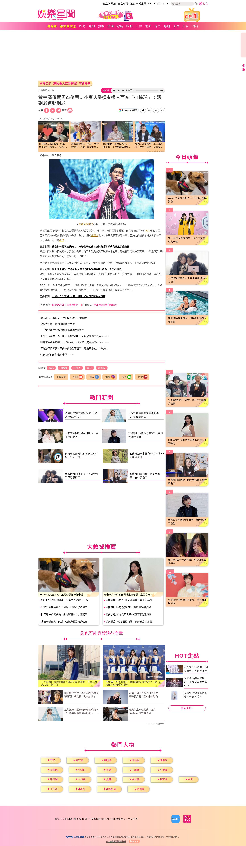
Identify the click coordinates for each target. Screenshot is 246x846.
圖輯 (195, 26)
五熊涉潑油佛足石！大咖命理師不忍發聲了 (64, 607)
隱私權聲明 (80, 819)
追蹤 (107, 377)
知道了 (135, 841)
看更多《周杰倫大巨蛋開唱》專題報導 (66, 83)
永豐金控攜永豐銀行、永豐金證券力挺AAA (195, 682)
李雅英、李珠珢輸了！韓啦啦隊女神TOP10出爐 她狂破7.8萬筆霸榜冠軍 (134, 683)
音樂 (157, 26)
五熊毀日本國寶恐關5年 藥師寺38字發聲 (128, 607)
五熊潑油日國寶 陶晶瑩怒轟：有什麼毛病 (129, 600)
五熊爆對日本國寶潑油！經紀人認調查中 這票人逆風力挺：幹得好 (69, 683)
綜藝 (120, 26)
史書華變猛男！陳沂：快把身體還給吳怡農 (64, 621)
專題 (167, 26)
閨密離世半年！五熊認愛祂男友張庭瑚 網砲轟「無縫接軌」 (81, 694)
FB (150, 3)
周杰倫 (82, 224)
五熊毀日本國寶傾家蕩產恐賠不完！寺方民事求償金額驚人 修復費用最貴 (81, 711)
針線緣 (52, 26)
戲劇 (129, 26)
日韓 (139, 26)
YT (155, 3)
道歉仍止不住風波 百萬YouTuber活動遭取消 (142, 711)
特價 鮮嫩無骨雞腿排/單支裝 (56, 354)
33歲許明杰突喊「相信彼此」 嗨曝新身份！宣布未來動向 (146, 694)
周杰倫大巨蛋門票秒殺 (105, 305)
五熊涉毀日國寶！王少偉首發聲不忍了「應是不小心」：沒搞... (74, 348)
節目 (186, 26)
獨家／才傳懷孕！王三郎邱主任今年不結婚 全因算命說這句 (149, 145)
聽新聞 (106, 90)
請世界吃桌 (68, 26)
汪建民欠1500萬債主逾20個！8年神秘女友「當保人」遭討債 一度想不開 (53, 145)
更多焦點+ (187, 708)
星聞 (110, 26)
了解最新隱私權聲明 (117, 841)
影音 (176, 26)
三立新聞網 (109, 3)
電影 (148, 26)
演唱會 (89, 224)
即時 (82, 26)
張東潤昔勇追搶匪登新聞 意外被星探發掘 (129, 621)
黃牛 (147, 230)
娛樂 (51, 90)
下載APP (61, 377)
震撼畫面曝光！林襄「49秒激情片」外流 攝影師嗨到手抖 (85, 145)
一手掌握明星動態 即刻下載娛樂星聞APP (62, 330)
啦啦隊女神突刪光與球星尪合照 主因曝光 (127, 594)
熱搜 (101, 26)
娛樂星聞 (42, 90)
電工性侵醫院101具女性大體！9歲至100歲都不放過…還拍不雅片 (86, 269)
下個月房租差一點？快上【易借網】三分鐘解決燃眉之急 (70, 336)
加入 (91, 377)
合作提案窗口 (118, 819)
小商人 (94, 235)
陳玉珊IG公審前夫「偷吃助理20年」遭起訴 (63, 318)
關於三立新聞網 (64, 819)
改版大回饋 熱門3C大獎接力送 (57, 324)
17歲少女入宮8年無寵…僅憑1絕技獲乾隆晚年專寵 (78, 296)
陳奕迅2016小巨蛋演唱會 (65, 305)
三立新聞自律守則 (99, 819)
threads (164, 3)
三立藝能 (123, 3)
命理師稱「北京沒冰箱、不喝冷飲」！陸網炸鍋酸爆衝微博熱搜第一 (117, 145)
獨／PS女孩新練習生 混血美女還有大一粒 (64, 600)
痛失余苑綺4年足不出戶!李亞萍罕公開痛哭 (128, 614)
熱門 (92, 26)
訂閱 (75, 377)
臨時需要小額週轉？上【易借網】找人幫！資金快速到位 (70, 342)
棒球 (61, 240)
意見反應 (133, 819)
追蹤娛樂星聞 (138, 3)
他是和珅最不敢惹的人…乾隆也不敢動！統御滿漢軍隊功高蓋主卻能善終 (90, 246)
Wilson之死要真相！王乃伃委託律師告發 (61, 594)
